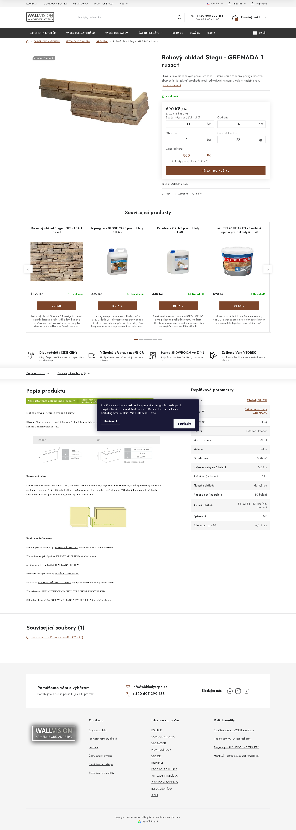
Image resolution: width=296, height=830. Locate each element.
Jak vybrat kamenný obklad (103, 738)
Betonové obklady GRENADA (256, 411)
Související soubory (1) (72, 373)
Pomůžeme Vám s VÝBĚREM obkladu (234, 730)
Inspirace (93, 747)
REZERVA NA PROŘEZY (66, 565)
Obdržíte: (223, 117)
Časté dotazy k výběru (101, 756)
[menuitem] (44, 33)
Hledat (179, 17)
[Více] (260, 33)
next (267, 269)
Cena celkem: (174, 149)
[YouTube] (246, 691)
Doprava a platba (98, 730)
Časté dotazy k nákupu (101, 764)
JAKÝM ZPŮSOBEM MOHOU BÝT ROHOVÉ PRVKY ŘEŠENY (73, 591)
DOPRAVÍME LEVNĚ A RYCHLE (67, 600)
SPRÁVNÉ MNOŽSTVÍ (67, 556)
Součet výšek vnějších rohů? (183, 117)
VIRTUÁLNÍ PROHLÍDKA (164, 775)
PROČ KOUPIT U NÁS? (164, 769)
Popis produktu (35, 373)
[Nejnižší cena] (89, 400)
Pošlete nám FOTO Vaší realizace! (232, 738)
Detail (56, 305)
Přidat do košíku (216, 171)
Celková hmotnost (228, 133)
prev (28, 269)
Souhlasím (184, 424)
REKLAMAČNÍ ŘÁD (161, 789)
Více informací (172, 85)
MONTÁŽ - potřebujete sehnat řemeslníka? (237, 756)
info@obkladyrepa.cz (150, 686)
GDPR (154, 795)
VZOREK (156, 756)
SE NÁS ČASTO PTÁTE (67, 573)
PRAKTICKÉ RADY (104, 3)
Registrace (261, 3)
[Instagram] (238, 691)
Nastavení (110, 421)
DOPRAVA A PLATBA (55, 3)
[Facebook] (230, 691)
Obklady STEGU (180, 184)
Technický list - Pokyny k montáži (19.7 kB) (57, 637)
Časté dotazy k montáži (101, 773)
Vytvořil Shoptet (150, 821)
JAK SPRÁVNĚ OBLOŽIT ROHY (54, 582)
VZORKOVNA (80, 3)
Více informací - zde (143, 413)
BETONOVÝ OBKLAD (66, 547)
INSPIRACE (157, 762)
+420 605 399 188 (210, 16)
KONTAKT (32, 3)
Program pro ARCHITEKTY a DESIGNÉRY (236, 747)
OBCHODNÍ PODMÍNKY (164, 782)
